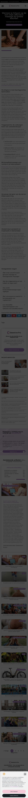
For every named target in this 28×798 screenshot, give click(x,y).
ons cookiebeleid (14, 786)
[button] (25, 774)
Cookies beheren (14, 795)
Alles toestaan (14, 791)
